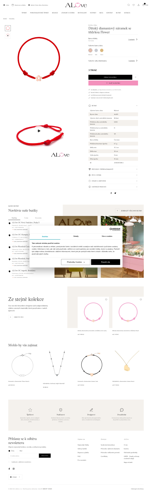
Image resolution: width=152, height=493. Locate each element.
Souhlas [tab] (45, 236)
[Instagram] (13, 469)
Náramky (11, 18)
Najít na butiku (114, 83)
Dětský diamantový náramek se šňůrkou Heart (125, 330)
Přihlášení (44, 455)
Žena (12, 451)
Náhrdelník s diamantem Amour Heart (123, 381)
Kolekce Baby (92, 25)
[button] (113, 106)
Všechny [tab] (14, 218)
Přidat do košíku (110, 77)
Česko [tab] (26, 218)
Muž (21, 451)
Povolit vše (105, 262)
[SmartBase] (47, 488)
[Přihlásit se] (138, 5)
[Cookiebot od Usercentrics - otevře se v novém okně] (111, 229)
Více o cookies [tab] (107, 236)
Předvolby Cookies (74, 262)
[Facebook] (9, 469)
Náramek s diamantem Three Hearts (18, 381)
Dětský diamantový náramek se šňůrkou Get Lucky (92, 330)
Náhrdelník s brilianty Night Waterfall (53, 383)
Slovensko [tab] (38, 218)
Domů (5, 18)
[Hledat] (129, 5)
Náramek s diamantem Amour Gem (88, 381)
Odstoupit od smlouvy (137, 489)
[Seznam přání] (134, 5)
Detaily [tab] (76, 236)
